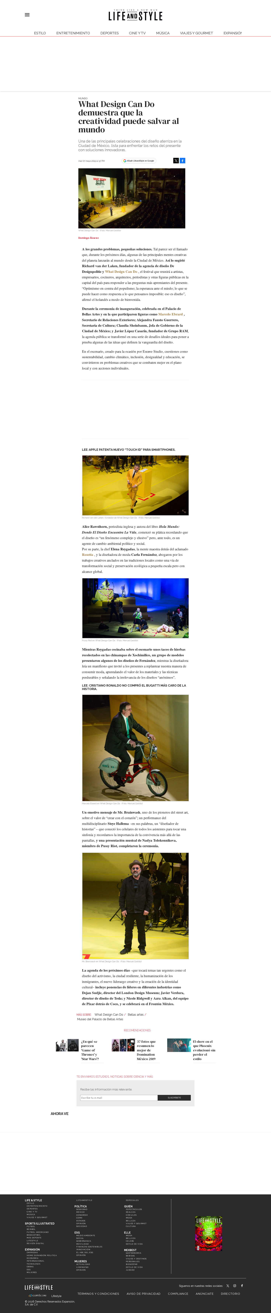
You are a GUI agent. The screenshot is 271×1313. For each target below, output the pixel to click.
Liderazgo (82, 1267)
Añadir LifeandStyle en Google (140, 161)
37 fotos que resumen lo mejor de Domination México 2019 (146, 1050)
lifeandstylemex (238, 1286)
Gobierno (81, 1209)
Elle (127, 1232)
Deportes (109, 33)
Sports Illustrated (39, 1223)
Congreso (82, 1215)
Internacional (35, 1261)
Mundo (82, 98)
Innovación (83, 1249)
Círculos (131, 1215)
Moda (129, 1218)
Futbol (31, 1226)
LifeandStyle (84, 1200)
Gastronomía (133, 1253)
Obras (30, 1267)
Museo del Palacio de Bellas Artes (100, 1019)
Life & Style (33, 1200)
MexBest (130, 1250)
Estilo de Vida (134, 1267)
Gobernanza (83, 1241)
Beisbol (31, 1229)
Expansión (32, 1249)
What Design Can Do (121, 271)
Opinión (81, 1223)
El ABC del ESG (84, 1252)
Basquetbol (34, 1235)
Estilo (40, 33)
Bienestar (132, 1264)
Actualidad (83, 1264)
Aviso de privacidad (144, 1293)
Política (80, 1206)
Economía (32, 1258)
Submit (174, 1098)
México (80, 1212)
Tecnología (33, 1264)
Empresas (32, 1252)
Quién (128, 1206)
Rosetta (87, 554)
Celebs (130, 1241)
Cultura (131, 1226)
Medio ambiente (85, 1235)
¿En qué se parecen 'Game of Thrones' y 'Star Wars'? (90, 1050)
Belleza (131, 1221)
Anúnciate (205, 1293)
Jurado (130, 1270)
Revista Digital (35, 1243)
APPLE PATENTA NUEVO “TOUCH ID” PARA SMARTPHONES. (132, 449)
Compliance (178, 1293)
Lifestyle (32, 1241)
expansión (233, 33)
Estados (81, 1221)
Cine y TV (137, 33)
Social (80, 1238)
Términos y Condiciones (98, 1293)
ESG (29, 1270)
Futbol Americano (38, 1232)
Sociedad (81, 1226)
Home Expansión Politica (42, 1255)
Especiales (132, 1200)
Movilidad (82, 1244)
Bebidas (130, 1256)
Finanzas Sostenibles (89, 1247)
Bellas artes (136, 1014)
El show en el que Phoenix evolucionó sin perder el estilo (204, 1050)
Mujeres (32, 1272)
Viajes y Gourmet (196, 33)
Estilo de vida (134, 1244)
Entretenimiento (73, 33)
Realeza (131, 1212)
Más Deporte (34, 1238)
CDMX (79, 1218)
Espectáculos (134, 1209)
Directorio (230, 1293)
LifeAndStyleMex (245, 1286)
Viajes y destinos (136, 1259)
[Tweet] (176, 160)
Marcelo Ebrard (170, 314)
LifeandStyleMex (228, 1286)
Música (163, 33)
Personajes (133, 1261)
